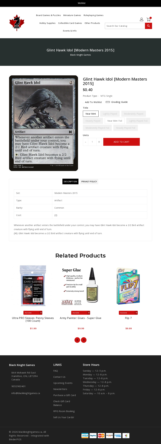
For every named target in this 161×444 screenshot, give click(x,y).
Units (86, 135)
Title (85, 107)
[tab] (70, 181)
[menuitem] (48, 15)
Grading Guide (119, 101)
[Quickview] (15, 329)
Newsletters (60, 389)
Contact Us (59, 376)
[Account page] (142, 19)
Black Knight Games (80, 54)
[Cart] (149, 19)
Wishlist (82, 3)
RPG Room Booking (64, 411)
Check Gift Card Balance (61, 403)
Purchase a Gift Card (64, 395)
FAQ (55, 370)
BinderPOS (15, 439)
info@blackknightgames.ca (25, 393)
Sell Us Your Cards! (63, 417)
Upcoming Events (63, 382)
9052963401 (18, 386)
